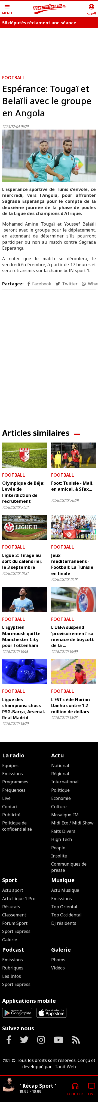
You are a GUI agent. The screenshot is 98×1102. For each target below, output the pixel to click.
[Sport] (8, 1087)
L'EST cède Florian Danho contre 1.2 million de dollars (70, 706)
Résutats (11, 907)
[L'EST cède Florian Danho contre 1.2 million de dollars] (73, 671)
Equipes (10, 765)
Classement (14, 915)
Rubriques (12, 968)
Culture (59, 807)
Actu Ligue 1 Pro (18, 899)
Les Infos (11, 976)
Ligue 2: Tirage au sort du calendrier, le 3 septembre (22, 561)
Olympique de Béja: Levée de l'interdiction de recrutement (23, 492)
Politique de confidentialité (17, 826)
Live (6, 798)
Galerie (9, 940)
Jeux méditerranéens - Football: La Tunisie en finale (72, 564)
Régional (60, 774)
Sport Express (16, 931)
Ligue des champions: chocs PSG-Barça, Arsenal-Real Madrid (23, 709)
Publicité (11, 815)
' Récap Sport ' (38, 1085)
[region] (49, 354)
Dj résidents (63, 923)
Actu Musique (65, 890)
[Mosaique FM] (49, 9)
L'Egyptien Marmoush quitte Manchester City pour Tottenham (21, 636)
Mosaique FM (65, 815)
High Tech (61, 839)
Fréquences (14, 790)
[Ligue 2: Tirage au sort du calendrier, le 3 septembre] (24, 527)
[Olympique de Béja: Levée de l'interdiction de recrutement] (24, 455)
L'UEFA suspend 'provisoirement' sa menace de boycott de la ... (72, 636)
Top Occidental (66, 915)
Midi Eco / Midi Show (72, 823)
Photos (58, 960)
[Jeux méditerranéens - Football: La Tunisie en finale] (73, 527)
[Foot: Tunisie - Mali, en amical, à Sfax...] (73, 455)
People (58, 848)
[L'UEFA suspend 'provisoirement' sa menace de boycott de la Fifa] (73, 599)
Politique (60, 790)
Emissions (12, 774)
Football (13, 78)
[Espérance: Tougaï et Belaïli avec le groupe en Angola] (49, 156)
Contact (10, 807)
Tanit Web (65, 1067)
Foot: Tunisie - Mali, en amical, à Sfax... (72, 486)
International (65, 782)
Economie (61, 798)
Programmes (15, 782)
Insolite (59, 856)
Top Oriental (64, 907)
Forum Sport (14, 923)
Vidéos (58, 968)
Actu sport (12, 890)
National (60, 765)
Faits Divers (63, 831)
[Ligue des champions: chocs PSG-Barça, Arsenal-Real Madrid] (24, 671)
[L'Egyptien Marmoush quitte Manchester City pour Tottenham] (24, 599)
